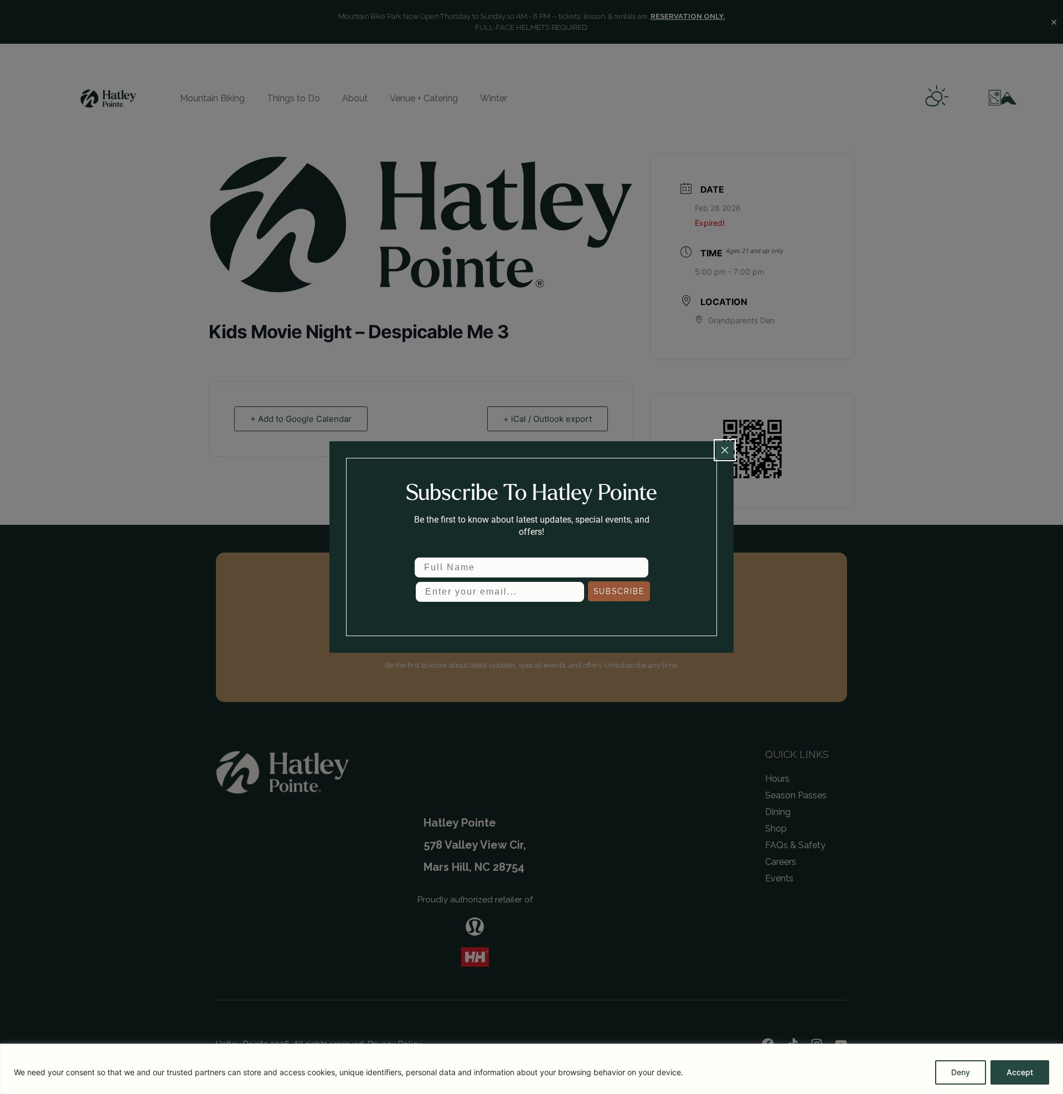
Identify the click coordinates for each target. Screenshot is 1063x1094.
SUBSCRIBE (619, 591)
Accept (1020, 1072)
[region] (531, 1069)
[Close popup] (725, 450)
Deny (960, 1072)
